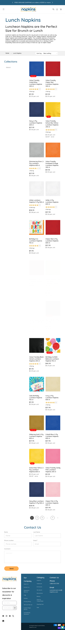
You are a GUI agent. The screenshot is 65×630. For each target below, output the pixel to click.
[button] (3, 9)
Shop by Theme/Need (40, 600)
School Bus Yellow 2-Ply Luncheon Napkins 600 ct (36, 470)
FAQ (25, 595)
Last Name (36, 532)
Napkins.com (32, 627)
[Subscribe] (14, 608)
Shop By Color (40, 604)
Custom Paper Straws (27, 608)
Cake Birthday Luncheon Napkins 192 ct (35, 398)
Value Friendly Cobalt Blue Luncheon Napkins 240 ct (35, 83)
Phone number (9, 540)
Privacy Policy (27, 601)
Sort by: (39, 53)
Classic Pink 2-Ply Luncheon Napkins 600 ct (52, 503)
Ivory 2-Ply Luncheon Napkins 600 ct (52, 398)
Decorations (40, 593)
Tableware (39, 583)
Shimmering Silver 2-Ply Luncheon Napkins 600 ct (36, 163)
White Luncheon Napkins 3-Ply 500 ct (36, 201)
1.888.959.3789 (54, 583)
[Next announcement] (52, 2)
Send (11, 569)
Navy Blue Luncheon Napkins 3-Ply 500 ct (36, 502)
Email (35, 540)
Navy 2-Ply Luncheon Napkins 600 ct (35, 123)
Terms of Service (28, 604)
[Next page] (58, 518)
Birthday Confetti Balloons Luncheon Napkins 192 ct (52, 359)
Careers (26, 598)
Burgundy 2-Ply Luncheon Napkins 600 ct (35, 281)
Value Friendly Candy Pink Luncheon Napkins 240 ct (53, 470)
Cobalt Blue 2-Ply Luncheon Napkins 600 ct (52, 436)
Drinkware (39, 586)
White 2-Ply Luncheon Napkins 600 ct (52, 202)
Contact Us (26, 587)
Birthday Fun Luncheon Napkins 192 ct (35, 241)
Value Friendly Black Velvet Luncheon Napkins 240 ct (36, 359)
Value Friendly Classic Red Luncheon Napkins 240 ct (52, 83)
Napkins (39, 580)
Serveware (39, 590)
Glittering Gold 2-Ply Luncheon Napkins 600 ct (36, 436)
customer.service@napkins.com (56, 591)
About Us (26, 584)
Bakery (38, 596)
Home (7, 53)
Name (6, 532)
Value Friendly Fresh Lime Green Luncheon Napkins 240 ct (53, 282)
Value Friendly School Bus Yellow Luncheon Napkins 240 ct (52, 124)
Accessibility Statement (27, 613)
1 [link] (31, 518)
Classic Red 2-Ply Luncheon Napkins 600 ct (52, 241)
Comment (7, 549)
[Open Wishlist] (62, 627)
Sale (38, 607)
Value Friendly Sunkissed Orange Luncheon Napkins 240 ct (52, 164)
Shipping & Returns (26, 591)
